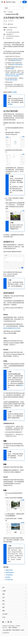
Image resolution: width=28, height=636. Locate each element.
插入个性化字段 (11, 74)
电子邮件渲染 (9, 579)
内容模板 (10, 104)
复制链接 (11, 24)
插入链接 (18, 74)
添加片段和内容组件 (17, 64)
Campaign (10, 11)
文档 (4, 11)
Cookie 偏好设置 (7, 630)
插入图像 (11, 68)
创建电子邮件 (9, 570)
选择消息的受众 (10, 572)
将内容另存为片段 (15, 328)
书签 (6, 24)
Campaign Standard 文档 (11, 14)
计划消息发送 (9, 575)
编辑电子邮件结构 (16, 60)
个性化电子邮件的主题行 (15, 79)
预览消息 (8, 577)
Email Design (9, 29)
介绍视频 (14, 92)
